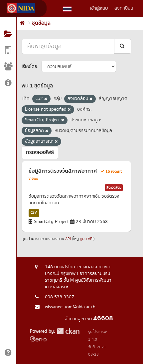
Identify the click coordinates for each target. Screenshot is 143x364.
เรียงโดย (29, 66)
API (68, 239)
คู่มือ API (86, 239)
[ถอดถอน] (45, 99)
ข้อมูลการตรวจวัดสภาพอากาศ (63, 171)
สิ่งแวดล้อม (113, 187)
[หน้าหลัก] (22, 23)
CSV (34, 212)
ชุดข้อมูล (41, 23)
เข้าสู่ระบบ (99, 8)
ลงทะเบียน (123, 8)
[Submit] (122, 46)
